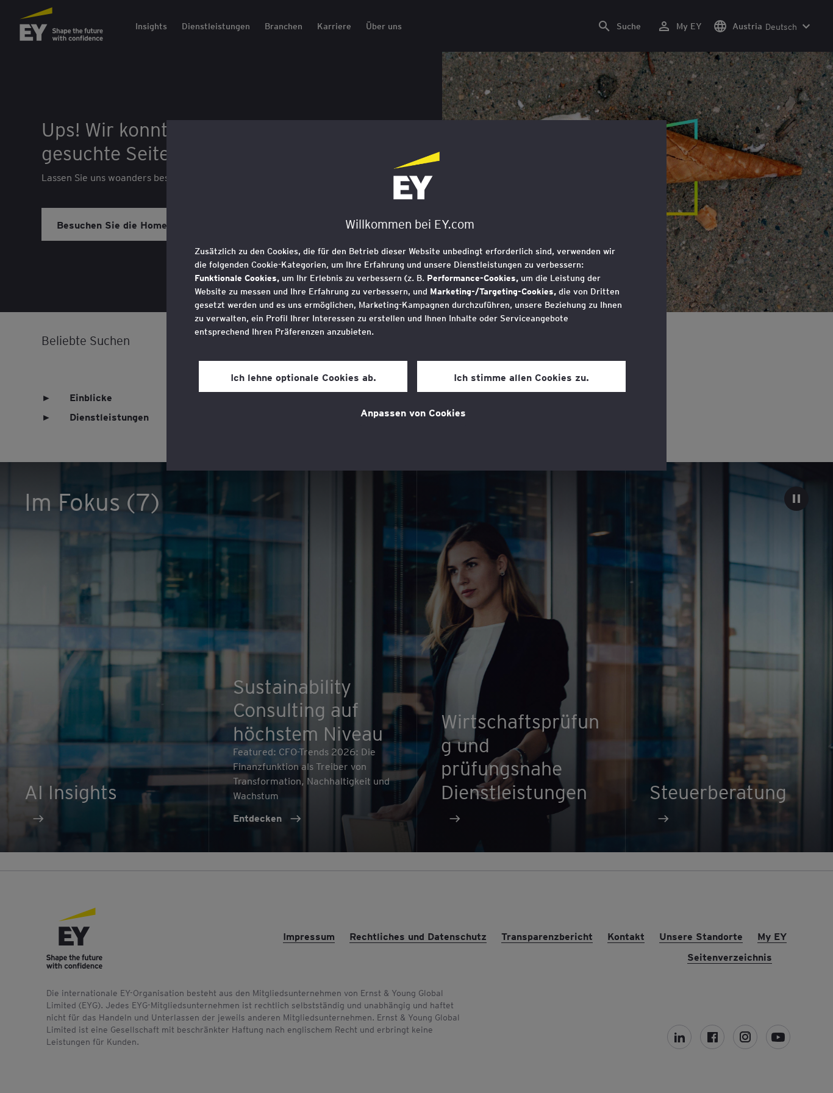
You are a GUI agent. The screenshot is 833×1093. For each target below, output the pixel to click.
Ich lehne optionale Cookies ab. (303, 376)
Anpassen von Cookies (413, 412)
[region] (416, 295)
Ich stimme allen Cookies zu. (521, 376)
